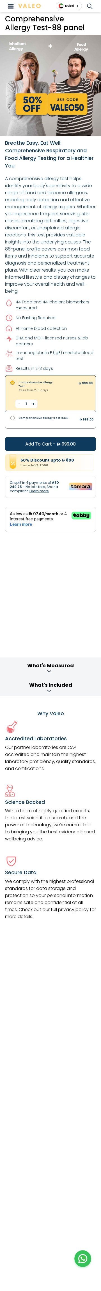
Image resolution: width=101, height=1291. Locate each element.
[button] (83, 1258)
